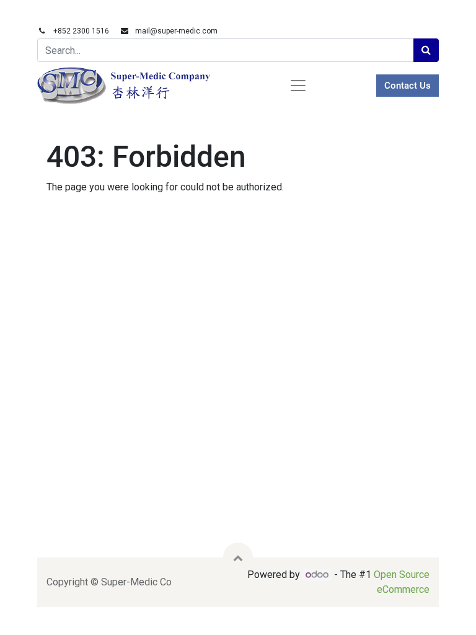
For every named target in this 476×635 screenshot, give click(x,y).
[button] (238, 557)
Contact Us (407, 85)
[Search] (426, 50)
